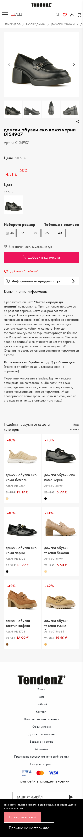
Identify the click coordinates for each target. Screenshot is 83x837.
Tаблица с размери (61, 224)
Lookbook (41, 704)
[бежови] (7, 499)
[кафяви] (7, 644)
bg (13, 14)
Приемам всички (22, 817)
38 (35, 233)
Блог (41, 697)
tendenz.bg (12, 24)
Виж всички (74, 426)
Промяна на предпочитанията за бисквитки (41, 757)
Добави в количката (44, 257)
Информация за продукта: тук (36, 281)
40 (60, 233)
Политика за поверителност (41, 719)
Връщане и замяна (41, 742)
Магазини (41, 749)
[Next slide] (74, 64)
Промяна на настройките (29, 827)
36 (11, 233)
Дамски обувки (63, 24)
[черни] (45, 499)
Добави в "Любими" (23, 271)
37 (22, 233)
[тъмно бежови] (45, 644)
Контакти (41, 712)
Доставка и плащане (42, 734)
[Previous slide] (9, 64)
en (19, 14)
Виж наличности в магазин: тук (30, 246)
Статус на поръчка (41, 764)
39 (47, 233)
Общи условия (41, 727)
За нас (41, 689)
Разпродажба (36, 24)
